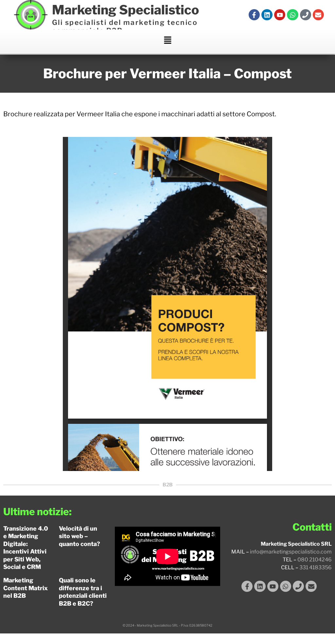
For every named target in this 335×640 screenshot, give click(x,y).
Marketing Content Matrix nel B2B (25, 588)
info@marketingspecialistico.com (291, 552)
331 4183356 (315, 567)
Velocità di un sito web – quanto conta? (79, 536)
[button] (167, 41)
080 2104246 (314, 559)
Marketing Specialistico (125, 10)
